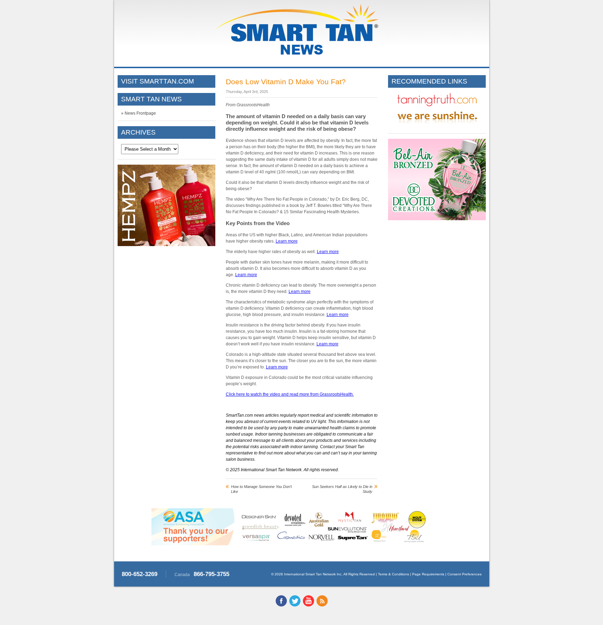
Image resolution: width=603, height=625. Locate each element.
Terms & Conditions (393, 574)
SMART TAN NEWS (151, 99)
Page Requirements (428, 574)
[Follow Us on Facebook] (281, 605)
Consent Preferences (464, 574)
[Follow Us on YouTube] (308, 605)
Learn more (287, 241)
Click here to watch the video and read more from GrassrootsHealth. (290, 394)
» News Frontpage (138, 113)
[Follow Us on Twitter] (295, 605)
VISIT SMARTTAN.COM (157, 81)
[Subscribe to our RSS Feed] (322, 605)
